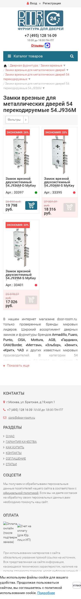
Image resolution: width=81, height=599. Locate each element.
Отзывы (37, 45)
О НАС (10, 436)
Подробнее (46, 593)
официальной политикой (20, 493)
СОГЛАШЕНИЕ (16, 458)
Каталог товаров (28, 56)
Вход (33, 3)
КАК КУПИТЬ (15, 447)
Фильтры (14, 119)
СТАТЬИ (11, 464)
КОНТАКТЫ (14, 453)
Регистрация (52, 3)
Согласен (77, 585)
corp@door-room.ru (21, 417)
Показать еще (17, 365)
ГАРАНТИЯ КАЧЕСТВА (21, 441)
